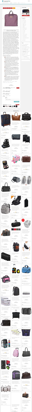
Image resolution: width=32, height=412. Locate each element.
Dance (10, 81)
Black (25, 45)
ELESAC (13, 81)
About (19, 2)
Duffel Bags (23, 19)
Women (28, 58)
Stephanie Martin (25, 343)
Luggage (24, 51)
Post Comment (16, 101)
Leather (23, 50)
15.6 (22, 44)
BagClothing (4, 81)
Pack (25, 52)
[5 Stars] (6, 152)
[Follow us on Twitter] (22, 3)
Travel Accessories (24, 34)
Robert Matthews (15, 128)
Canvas (28, 46)
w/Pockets (11, 82)
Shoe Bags (23, 31)
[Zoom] (9, 8)
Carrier (22, 47)
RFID (26, 53)
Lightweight (26, 50)
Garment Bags (9, 104)
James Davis (24, 194)
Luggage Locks (24, 24)
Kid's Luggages (15, 171)
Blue (26, 45)
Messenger (27, 51)
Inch (22, 49)
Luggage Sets (24, 25)
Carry (24, 47)
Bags (22, 45)
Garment (4, 82)
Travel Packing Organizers (25, 37)
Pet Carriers (23, 30)
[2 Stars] (10, 84)
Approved (24, 44)
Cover (27, 47)
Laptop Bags (24, 172)
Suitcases (4, 135)
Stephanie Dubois (5, 246)
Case (26, 47)
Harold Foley (4, 155)
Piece (25, 53)
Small (27, 54)
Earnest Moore (25, 387)
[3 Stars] (26, 147)
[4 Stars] (11, 84)
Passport (23, 53)
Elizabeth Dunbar (5, 355)
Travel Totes (24, 408)
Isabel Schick (25, 150)
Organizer (23, 52)
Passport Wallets (24, 29)
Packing (27, 52)
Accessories (15, 2)
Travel (8, 82)
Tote (22, 56)
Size (25, 54)
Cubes (29, 47)
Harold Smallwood (5, 270)
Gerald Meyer (14, 150)
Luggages (11, 2)
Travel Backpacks (24, 35)
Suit (6, 82)
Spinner (23, 55)
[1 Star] (25, 147)
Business (8, 81)
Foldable (16, 81)
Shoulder (23, 54)
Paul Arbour (4, 314)
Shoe (27, 53)
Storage (25, 55)
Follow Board (17, 104)
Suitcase (28, 55)
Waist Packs (23, 40)
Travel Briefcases (24, 36)
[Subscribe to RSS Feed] (23, 3)
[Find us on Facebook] (20, 3)
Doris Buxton (14, 325)
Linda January (14, 238)
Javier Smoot (4, 223)
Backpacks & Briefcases (5, 2)
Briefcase (23, 46)
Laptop (25, 49)
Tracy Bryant (4, 178)
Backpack (27, 44)
